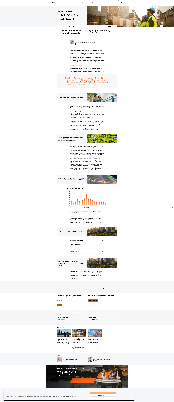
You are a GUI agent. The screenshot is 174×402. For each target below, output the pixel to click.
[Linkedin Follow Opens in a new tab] (75, 44)
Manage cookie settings (102, 397)
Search (120, 2)
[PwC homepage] (53, 2)
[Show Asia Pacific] (83, 207)
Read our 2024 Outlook (93, 300)
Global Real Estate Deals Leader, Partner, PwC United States (85, 42)
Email (66, 360)
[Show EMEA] (87, 207)
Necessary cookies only (102, 395)
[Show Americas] (91, 207)
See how (59, 379)
